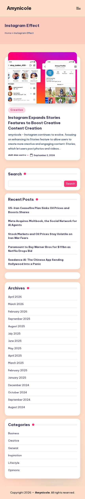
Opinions (14, 470)
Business (13, 433)
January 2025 (17, 377)
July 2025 (14, 333)
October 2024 (17, 392)
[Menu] (78, 8)
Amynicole (19, 8)
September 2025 (19, 319)
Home (8, 33)
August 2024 (16, 407)
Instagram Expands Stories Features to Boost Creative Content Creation (34, 122)
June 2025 (15, 341)
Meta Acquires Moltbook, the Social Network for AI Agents (42, 223)
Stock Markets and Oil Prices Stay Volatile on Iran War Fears (40, 236)
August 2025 (16, 326)
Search (15, 174)
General (13, 448)
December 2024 (18, 385)
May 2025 (14, 348)
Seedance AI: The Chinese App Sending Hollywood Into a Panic (35, 261)
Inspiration (15, 455)
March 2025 (16, 363)
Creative (16, 109)
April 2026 (15, 296)
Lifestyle (13, 463)
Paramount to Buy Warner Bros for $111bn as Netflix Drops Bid (39, 249)
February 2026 (17, 311)
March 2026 (16, 304)
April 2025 (15, 355)
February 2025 (17, 370)
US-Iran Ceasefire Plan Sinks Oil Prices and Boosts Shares (38, 210)
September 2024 (19, 399)
